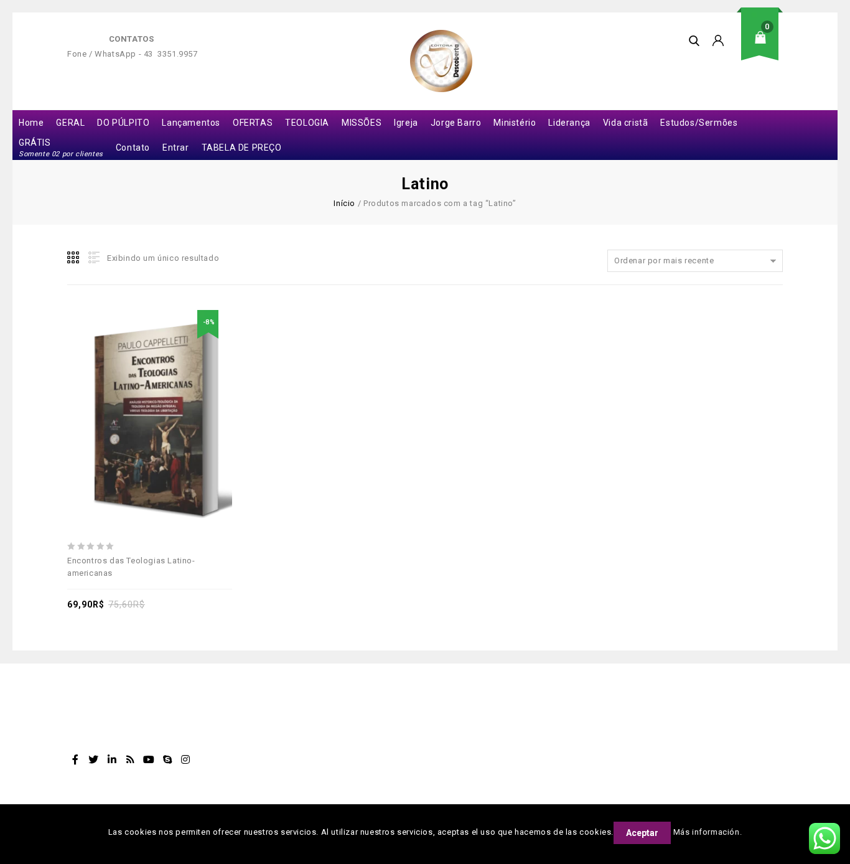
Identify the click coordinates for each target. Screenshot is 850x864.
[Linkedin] (112, 759)
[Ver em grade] (74, 258)
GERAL (70, 123)
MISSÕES (361, 123)
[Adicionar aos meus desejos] (107, 388)
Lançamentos (191, 123)
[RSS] (131, 759)
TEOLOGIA (307, 123)
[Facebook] (75, 759)
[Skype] (167, 759)
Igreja (406, 123)
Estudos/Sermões (698, 123)
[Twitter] (94, 759)
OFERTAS (253, 123)
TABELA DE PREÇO (242, 148)
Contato (133, 148)
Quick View (193, 388)
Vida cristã (625, 123)
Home (31, 123)
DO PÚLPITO (123, 123)
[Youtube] (149, 759)
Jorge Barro (456, 123)
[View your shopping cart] (764, 47)
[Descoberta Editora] (441, 61)
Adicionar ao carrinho (135, 388)
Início (344, 203)
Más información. (707, 832)
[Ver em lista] (93, 258)
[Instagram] (186, 759)
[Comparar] (164, 388)
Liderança (569, 123)
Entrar (175, 148)
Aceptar (642, 833)
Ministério (514, 123)
